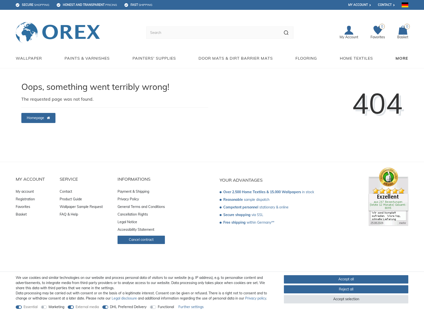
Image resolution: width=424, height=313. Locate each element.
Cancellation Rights (133, 214)
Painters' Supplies (154, 58)
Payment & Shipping (133, 191)
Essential (31, 307)
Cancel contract (141, 239)
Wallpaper (29, 58)
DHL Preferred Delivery (128, 307)
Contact (385, 5)
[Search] (286, 33)
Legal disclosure (124, 298)
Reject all (346, 289)
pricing (90, 5)
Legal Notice (127, 222)
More (402, 58)
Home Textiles (356, 58)
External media (87, 307)
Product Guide (71, 199)
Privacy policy (255, 298)
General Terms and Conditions (141, 206)
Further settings (191, 307)
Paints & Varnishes (87, 58)
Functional (166, 307)
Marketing (56, 307)
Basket (21, 214)
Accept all (346, 279)
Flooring (306, 58)
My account (358, 5)
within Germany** (248, 222)
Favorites (23, 206)
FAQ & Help (69, 214)
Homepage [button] (36, 118)
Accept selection (346, 299)
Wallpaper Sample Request (81, 206)
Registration (25, 199)
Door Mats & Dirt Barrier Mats (236, 58)
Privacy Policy (128, 199)
